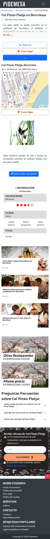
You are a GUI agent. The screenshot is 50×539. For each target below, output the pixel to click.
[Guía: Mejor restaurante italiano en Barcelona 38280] (25, 258)
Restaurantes (7, 10)
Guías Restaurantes (11, 518)
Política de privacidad (16, 466)
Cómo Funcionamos (12, 488)
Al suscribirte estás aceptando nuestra (23, 464)
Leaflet (44, 107)
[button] (25, 87)
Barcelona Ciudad (23, 10)
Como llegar (26, 51)
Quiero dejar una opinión (25, 174)
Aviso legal (7, 494)
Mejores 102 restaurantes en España (19, 526)
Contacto (7, 515)
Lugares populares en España (15, 530)
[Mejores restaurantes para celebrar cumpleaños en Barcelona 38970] (25, 287)
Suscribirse (23, 457)
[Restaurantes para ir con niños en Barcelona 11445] (25, 315)
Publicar (6, 506)
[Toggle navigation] (43, 4)
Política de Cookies (11, 497)
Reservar (26, 45)
